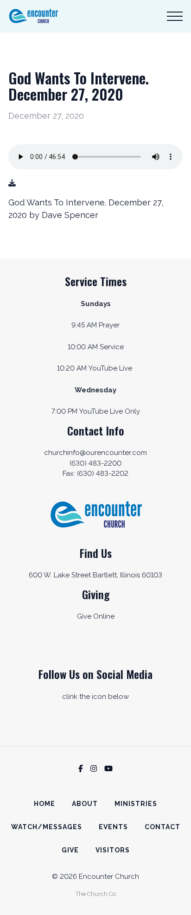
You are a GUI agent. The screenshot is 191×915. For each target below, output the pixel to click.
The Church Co (96, 893)
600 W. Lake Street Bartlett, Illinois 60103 (95, 575)
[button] (175, 16)
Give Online (96, 616)
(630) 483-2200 (95, 463)
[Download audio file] (12, 183)
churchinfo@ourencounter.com (95, 452)
